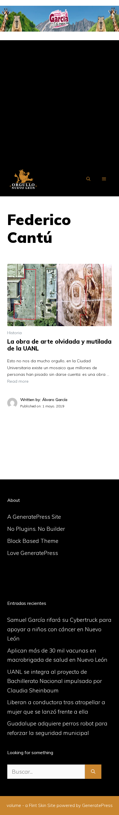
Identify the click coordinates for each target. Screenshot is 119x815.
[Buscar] (93, 771)
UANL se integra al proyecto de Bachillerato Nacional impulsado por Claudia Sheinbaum (54, 681)
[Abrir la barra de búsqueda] (88, 178)
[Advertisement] (59, 99)
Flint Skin (37, 805)
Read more (18, 381)
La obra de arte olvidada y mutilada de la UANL (59, 345)
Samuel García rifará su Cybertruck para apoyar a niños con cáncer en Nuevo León (59, 629)
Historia (14, 332)
